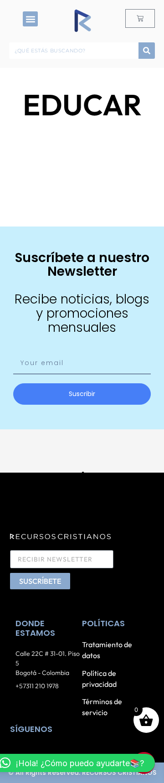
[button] (30, 18)
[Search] (146, 50)
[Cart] (140, 18)
